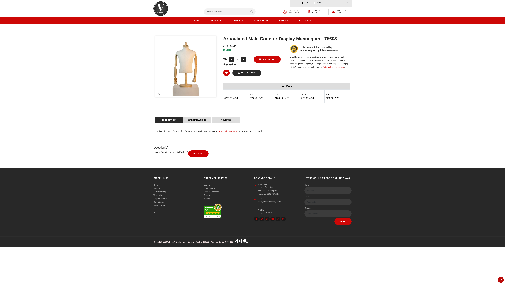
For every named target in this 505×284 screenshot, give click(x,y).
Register (316, 13)
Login (314, 11)
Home (196, 20)
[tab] (169, 120)
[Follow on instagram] (283, 219)
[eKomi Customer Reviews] (213, 210)
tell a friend (248, 73)
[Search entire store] (252, 11)
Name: (306, 185)
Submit (343, 221)
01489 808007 (294, 13)
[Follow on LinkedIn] (267, 219)
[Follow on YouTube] (272, 219)
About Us (238, 20)
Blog (155, 212)
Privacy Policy (209, 188)
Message (307, 208)
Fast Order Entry (159, 192)
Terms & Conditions (211, 192)
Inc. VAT (319, 3)
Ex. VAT (306, 3)
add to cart (269, 59)
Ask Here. (198, 154)
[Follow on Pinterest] (278, 219)
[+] (243, 59)
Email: (306, 196)
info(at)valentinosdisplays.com (269, 202)
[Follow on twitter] (261, 219)
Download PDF (159, 205)
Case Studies (261, 20)
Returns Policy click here (333, 67)
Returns (207, 195)
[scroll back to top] (501, 280)
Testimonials (158, 195)
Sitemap (207, 199)
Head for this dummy (227, 131)
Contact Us (305, 20)
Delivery (207, 185)
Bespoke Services (160, 199)
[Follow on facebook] (256, 219)
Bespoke (283, 20)
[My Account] (308, 11)
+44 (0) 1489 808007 (265, 213)
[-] (231, 59)
